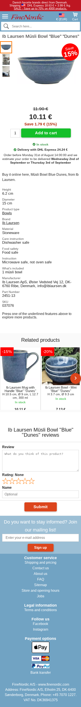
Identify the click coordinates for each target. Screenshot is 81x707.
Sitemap (40, 585)
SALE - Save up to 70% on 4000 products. (40, 8)
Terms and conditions (40, 610)
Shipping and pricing (40, 562)
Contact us (40, 568)
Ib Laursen (10, 223)
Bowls (7, 213)
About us (40, 574)
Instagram (40, 629)
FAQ (40, 579)
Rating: (13, 475)
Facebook (40, 624)
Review (8, 447)
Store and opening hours (40, 590)
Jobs (40, 596)
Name (7, 487)
